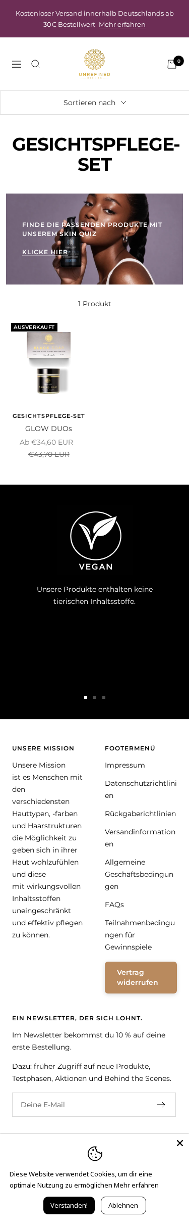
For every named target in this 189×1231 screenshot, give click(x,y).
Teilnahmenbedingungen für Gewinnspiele (140, 935)
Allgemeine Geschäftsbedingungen (139, 874)
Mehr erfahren (122, 24)
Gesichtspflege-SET (49, 415)
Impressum (125, 765)
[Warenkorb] (172, 64)
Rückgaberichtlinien (140, 813)
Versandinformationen (140, 837)
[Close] (180, 1143)
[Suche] (35, 64)
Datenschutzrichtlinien (141, 789)
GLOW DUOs (48, 428)
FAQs (114, 904)
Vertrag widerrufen (137, 977)
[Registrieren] (161, 1104)
